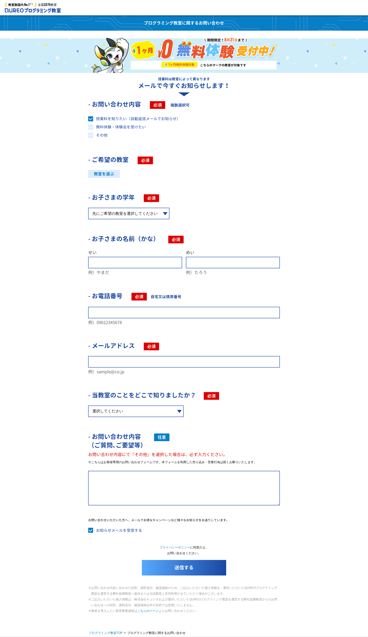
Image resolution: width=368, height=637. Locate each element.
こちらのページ (148, 610)
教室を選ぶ (104, 174)
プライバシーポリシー (174, 547)
